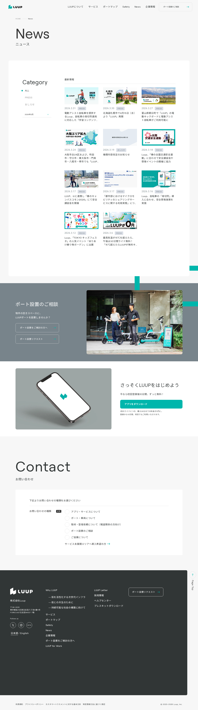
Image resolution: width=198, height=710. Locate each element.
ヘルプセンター (102, 600)
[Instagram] (21, 625)
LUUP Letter (101, 590)
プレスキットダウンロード (108, 606)
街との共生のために (62, 602)
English (24, 633)
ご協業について (79, 537)
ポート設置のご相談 (82, 531)
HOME (18, 19)
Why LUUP (51, 590)
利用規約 (19, 704)
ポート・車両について (83, 518)
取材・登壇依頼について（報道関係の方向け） (96, 524)
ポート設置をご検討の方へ (60, 641)
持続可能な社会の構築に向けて (68, 607)
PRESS (28, 97)
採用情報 (99, 595)
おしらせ (30, 104)
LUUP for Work (54, 646)
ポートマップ (110, 7)
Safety (126, 7)
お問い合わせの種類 (44, 511)
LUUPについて (75, 7)
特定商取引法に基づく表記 (94, 704)
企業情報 (150, 7)
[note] (29, 625)
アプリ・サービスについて (85, 512)
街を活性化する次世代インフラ (68, 597)
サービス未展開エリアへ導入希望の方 (86, 544)
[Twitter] (13, 625)
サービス (93, 7)
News (138, 7)
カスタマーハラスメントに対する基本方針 (63, 704)
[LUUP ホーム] (16, 7)
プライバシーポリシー (34, 704)
